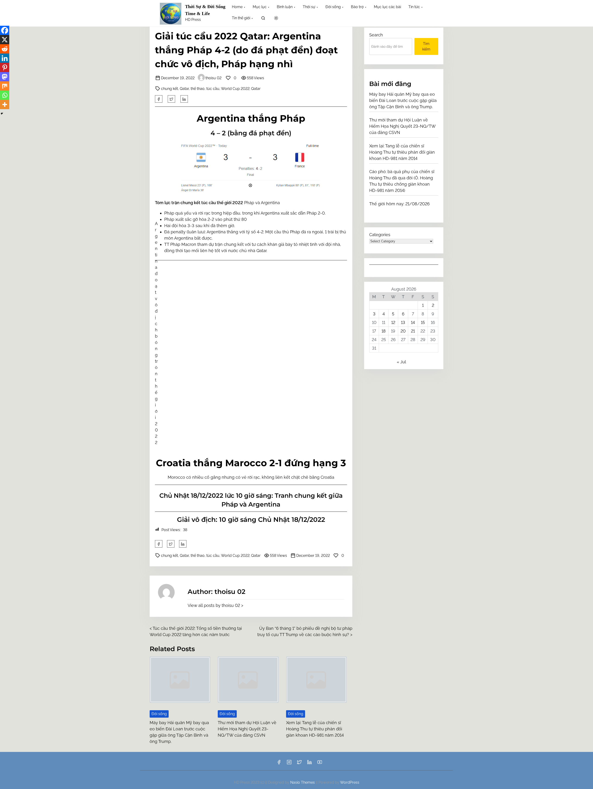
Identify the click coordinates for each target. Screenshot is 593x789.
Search (376, 34)
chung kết (169, 88)
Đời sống (159, 714)
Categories (379, 234)
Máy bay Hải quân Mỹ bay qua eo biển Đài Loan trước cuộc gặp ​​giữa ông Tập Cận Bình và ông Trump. (403, 100)
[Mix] (4, 86)
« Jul (401, 361)
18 (384, 331)
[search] (263, 19)
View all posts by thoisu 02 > (215, 605)
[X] (4, 39)
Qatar (184, 88)
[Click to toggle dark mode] (276, 18)
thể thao (198, 88)
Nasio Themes (303, 782)
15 (423, 322)
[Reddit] (4, 49)
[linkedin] (309, 763)
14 (413, 322)
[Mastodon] (4, 76)
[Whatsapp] (4, 95)
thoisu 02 (213, 78)
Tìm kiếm (426, 46)
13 (403, 322)
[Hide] (2, 113)
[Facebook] (4, 30)
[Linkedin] (4, 58)
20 (403, 331)
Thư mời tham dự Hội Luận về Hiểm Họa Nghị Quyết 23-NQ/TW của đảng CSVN (247, 729)
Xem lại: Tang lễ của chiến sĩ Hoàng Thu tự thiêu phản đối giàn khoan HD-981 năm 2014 (315, 729)
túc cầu (212, 88)
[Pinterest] (4, 67)
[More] (4, 104)
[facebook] (158, 99)
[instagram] (289, 763)
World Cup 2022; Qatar (241, 88)
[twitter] (171, 99)
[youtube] (319, 763)
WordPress (349, 782)
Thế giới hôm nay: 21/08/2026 (399, 203)
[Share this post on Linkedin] (184, 99)
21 (413, 331)
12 (393, 322)
